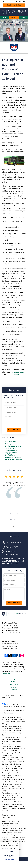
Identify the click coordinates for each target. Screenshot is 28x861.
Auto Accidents (10, 442)
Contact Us (14, 17)
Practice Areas (8, 437)
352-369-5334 (13, 630)
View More (14, 520)
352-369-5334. (17, 374)
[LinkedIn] (14, 655)
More (23, 17)
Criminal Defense (11, 450)
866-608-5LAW (15, 633)
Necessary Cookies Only (9, 856)
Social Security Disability (13, 459)
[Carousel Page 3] (18, 514)
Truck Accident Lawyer (13, 446)
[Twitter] (10, 655)
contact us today (17, 372)
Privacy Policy (14, 684)
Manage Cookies (19, 707)
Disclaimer (14, 682)
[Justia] (18, 655)
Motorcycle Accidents (12, 444)
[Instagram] (22, 655)
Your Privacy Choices (13, 704)
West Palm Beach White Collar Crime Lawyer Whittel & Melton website (12, 804)
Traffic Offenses (10, 455)
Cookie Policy (8, 707)
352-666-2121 (13, 649)
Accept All (10, 851)
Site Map (14, 687)
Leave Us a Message (14, 570)
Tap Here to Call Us (14, 5)
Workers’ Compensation (13, 457)
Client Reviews (14, 470)
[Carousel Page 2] (14, 514)
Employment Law (11, 453)
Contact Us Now (14, 430)
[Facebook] (6, 655)
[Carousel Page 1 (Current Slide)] (10, 514)
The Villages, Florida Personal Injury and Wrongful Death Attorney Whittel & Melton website (14, 782)
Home (5, 17)
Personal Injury (10, 448)
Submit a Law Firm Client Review (14, 527)
